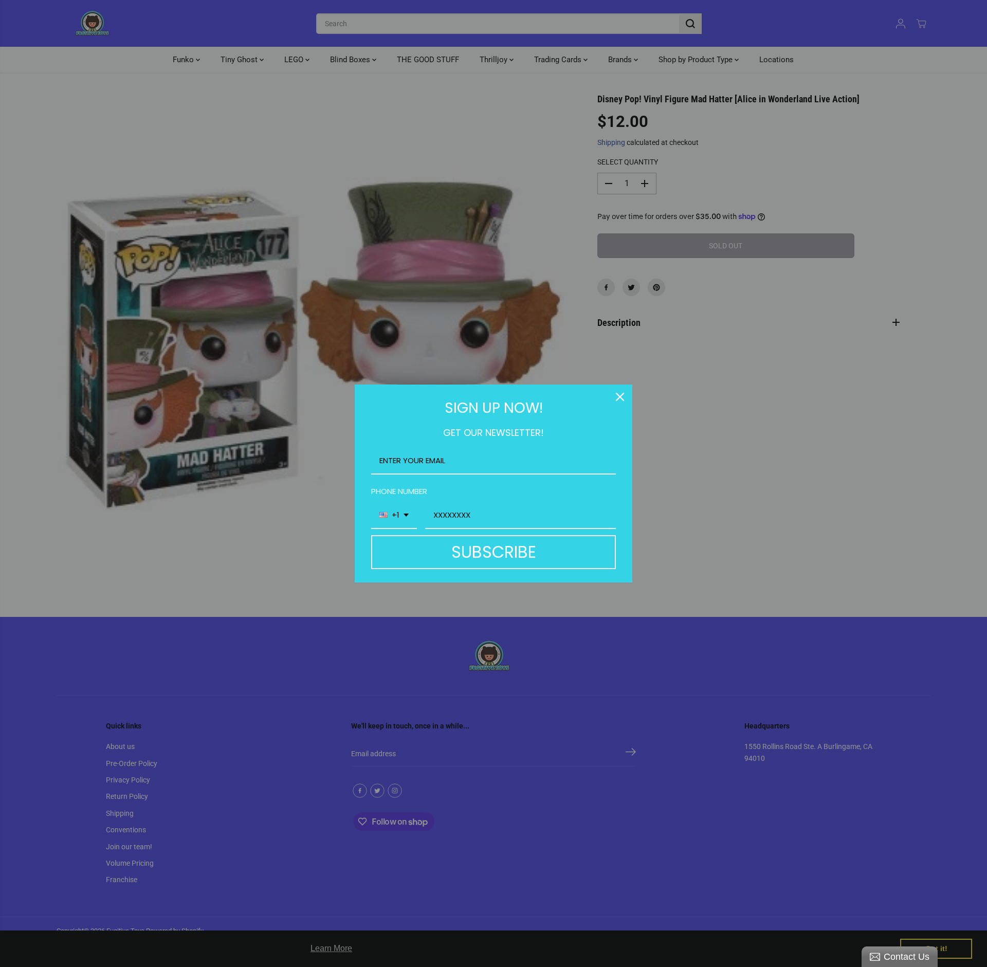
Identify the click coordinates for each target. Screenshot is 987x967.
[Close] (620, 397)
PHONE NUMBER (399, 491)
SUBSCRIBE (493, 551)
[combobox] (394, 515)
